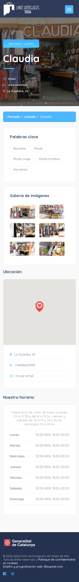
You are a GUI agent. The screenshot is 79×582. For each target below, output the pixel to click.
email (12, 78)
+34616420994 (18, 85)
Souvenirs (20, 169)
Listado (30, 117)
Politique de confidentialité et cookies (39, 561)
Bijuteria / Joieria (21, 43)
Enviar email (24, 376)
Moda (38, 148)
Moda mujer (22, 159)
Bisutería (19, 148)
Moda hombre (49, 159)
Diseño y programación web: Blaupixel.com (33, 566)
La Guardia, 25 (18, 91)
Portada (13, 117)
